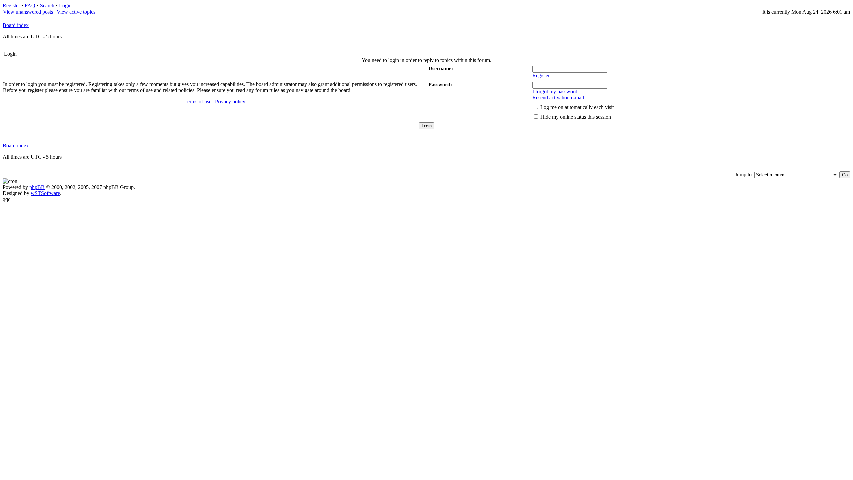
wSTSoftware (45, 193)
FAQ (30, 5)
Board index (16, 25)
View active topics (76, 12)
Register (11, 5)
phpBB (37, 187)
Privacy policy (230, 101)
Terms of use (197, 101)
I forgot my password (554, 91)
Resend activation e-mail (558, 97)
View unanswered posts (28, 12)
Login (65, 5)
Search (47, 5)
